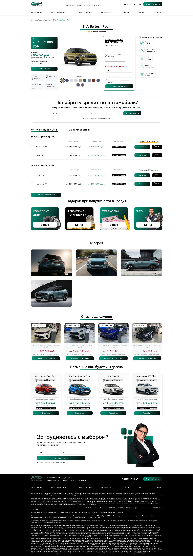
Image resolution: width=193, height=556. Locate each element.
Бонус (45, 224)
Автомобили (36, 12)
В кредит (142, 147)
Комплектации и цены (44, 129)
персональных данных (104, 118)
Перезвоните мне (61, 458)
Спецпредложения (83, 12)
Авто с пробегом (58, 12)
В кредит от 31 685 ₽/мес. (113, 358)
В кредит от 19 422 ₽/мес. (79, 358)
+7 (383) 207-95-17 (132, 4)
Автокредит (106, 12)
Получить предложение (119, 86)
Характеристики (79, 129)
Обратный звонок (153, 4)
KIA (53, 20)
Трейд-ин (125, 12)
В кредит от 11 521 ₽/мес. (46, 358)
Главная (34, 20)
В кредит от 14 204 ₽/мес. (147, 358)
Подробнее (46, 413)
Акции (141, 12)
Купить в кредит (44, 69)
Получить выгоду (132, 113)
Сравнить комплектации (46, 195)
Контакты (158, 12)
